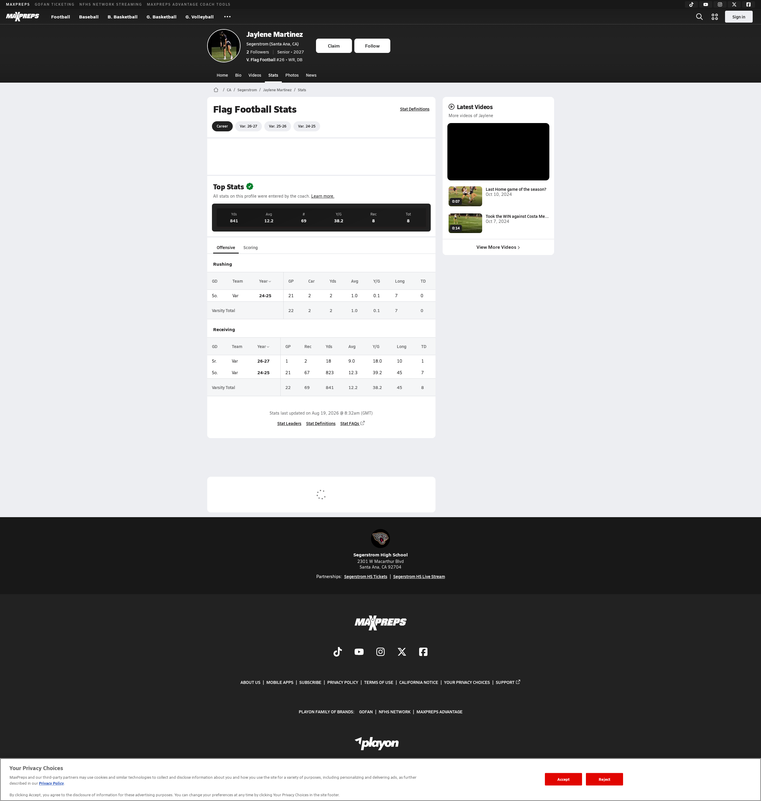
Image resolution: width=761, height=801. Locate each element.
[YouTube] (705, 4)
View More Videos (496, 246)
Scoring (250, 247)
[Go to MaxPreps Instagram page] (380, 652)
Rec (308, 346)
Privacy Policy (342, 682)
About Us (250, 682)
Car (311, 281)
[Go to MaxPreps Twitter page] (402, 652)
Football (60, 16)
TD (423, 281)
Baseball (89, 16)
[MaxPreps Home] (22, 16)
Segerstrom (247, 89)
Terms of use (378, 682)
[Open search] (699, 16)
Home (222, 75)
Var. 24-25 (306, 126)
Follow (372, 45)
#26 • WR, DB (274, 59)
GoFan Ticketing (55, 4)
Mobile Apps (279, 682)
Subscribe (310, 682)
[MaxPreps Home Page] (216, 90)
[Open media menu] (715, 16)
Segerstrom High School (380, 554)
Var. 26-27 (248, 126)
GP (291, 281)
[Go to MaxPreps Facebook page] (423, 652)
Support (505, 682)
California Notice (418, 682)
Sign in (738, 17)
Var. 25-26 (277, 126)
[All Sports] (227, 16)
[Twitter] (734, 4)
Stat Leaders (289, 423)
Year (263, 281)
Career (222, 126)
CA (229, 89)
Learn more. (322, 196)
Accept (563, 779)
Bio (238, 75)
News (311, 75)
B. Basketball (123, 16)
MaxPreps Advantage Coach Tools (189, 4)
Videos (255, 75)
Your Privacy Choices (467, 682)
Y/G (376, 281)
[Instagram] (720, 4)
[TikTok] (691, 4)
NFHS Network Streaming (110, 4)
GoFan (366, 712)
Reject (604, 779)
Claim (334, 45)
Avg (354, 281)
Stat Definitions (415, 109)
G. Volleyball (199, 16)
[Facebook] (748, 4)
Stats (273, 75)
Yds (333, 281)
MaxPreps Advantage (439, 712)
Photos (292, 75)
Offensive (226, 247)
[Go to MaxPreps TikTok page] (337, 652)
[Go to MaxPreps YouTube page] (359, 652)
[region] (380, 779)
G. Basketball (162, 16)
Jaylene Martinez (274, 34)
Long (400, 281)
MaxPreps (18, 4)
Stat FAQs (349, 423)
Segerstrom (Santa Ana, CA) (272, 43)
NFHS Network (395, 712)
